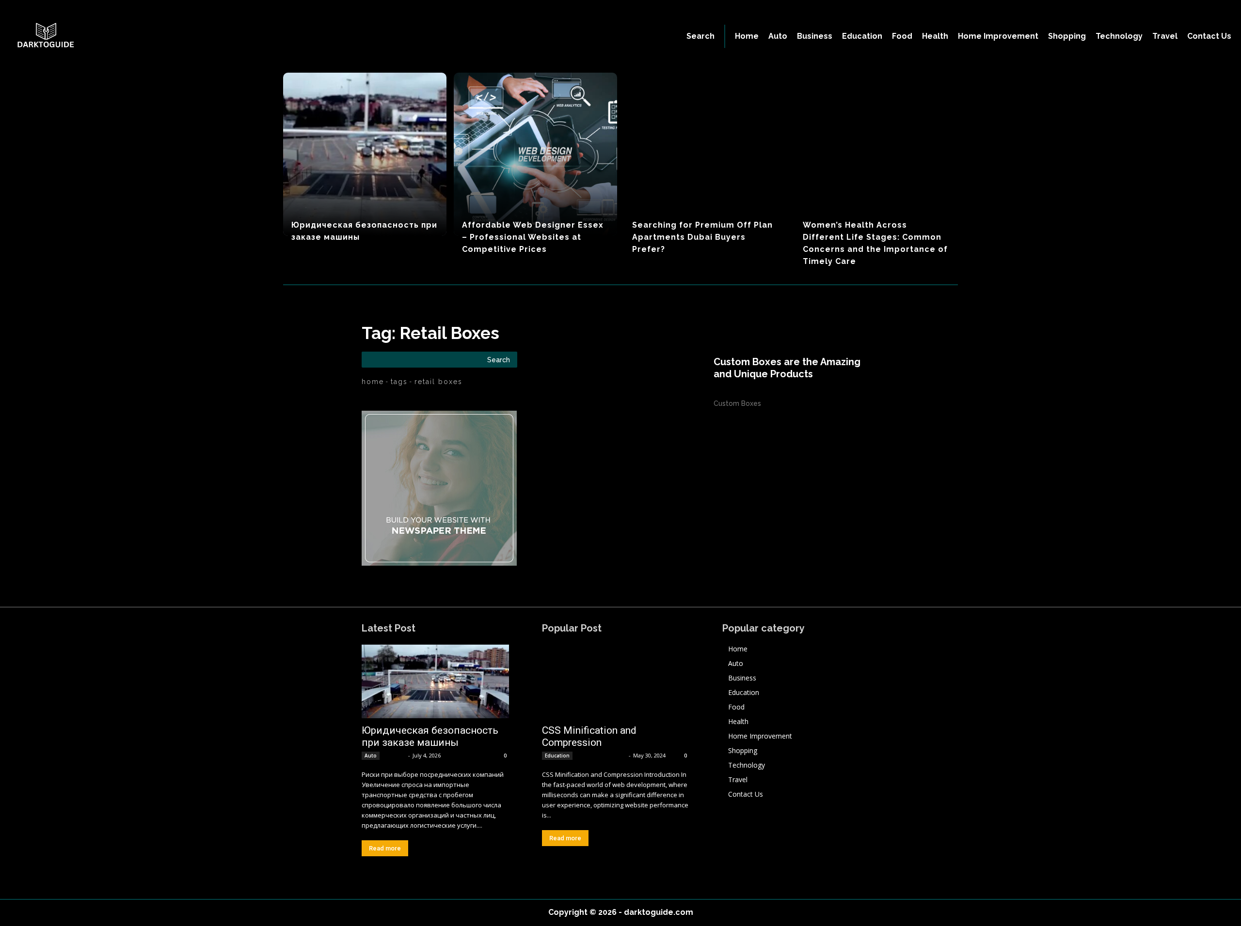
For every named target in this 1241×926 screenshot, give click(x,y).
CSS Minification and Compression (589, 736)
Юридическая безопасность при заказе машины (430, 736)
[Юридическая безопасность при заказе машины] (364, 154)
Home (373, 382)
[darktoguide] (151, 36)
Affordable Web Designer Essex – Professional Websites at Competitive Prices (533, 237)
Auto (371, 755)
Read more (385, 848)
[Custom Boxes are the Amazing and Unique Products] (645, 382)
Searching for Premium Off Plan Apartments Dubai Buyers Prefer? (702, 237)
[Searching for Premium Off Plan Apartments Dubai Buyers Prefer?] (706, 154)
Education (557, 755)
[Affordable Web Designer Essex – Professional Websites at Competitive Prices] (535, 154)
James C (394, 755)
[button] (700, 36)
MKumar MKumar (601, 755)
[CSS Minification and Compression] (615, 681)
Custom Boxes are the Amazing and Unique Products (787, 368)
